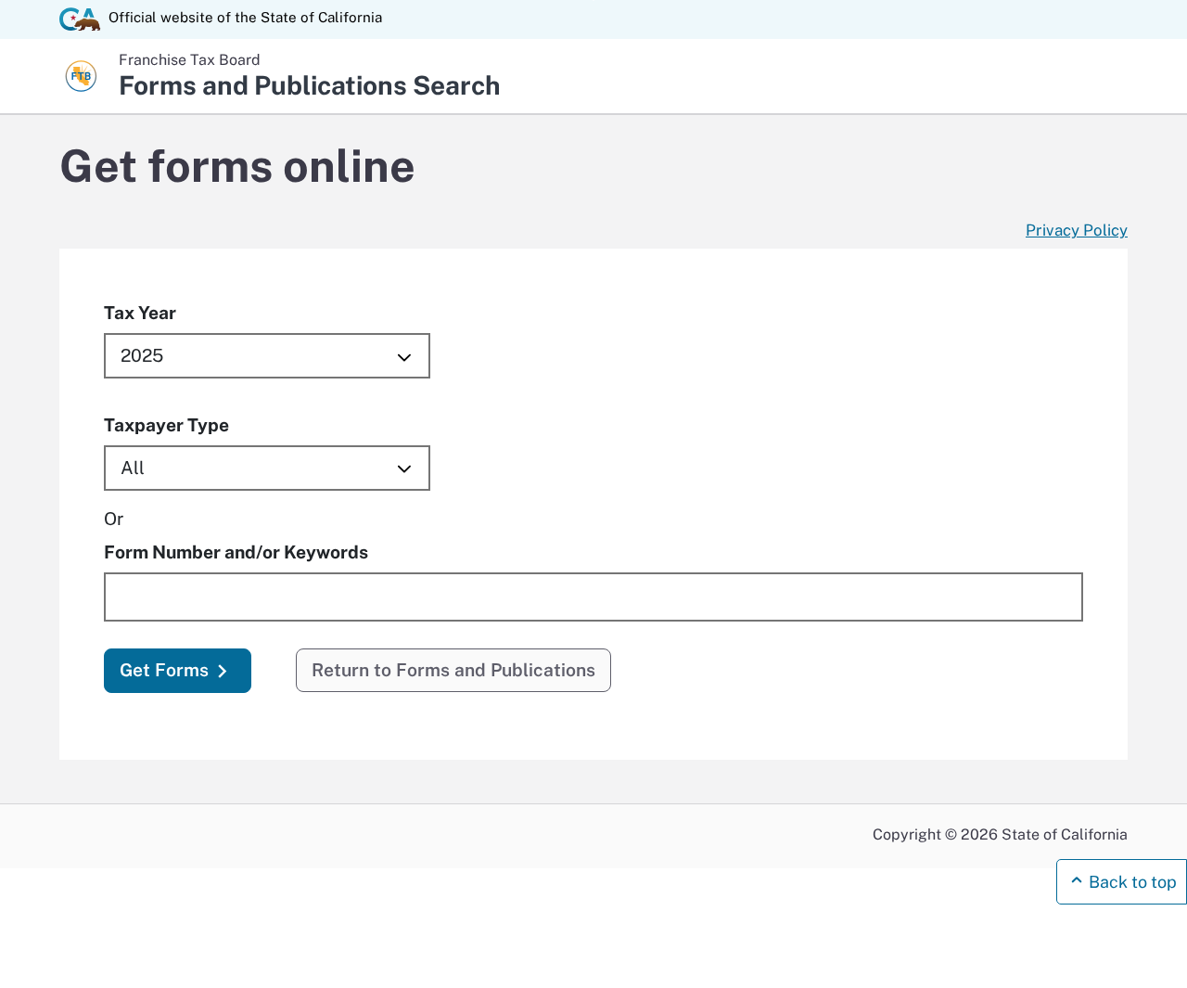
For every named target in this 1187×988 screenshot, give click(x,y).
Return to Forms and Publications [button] (453, 670)
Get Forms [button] (164, 670)
